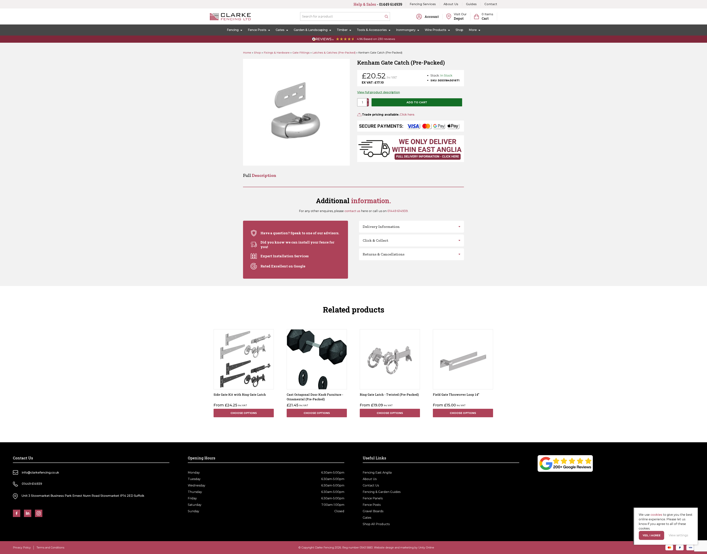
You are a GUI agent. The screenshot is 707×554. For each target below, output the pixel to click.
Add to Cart (417, 102)
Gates (280, 30)
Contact (490, 4)
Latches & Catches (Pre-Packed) (334, 52)
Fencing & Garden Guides (381, 492)
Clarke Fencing (230, 16)
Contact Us (371, 485)
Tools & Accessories (372, 30)
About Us (451, 4)
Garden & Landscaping (311, 30)
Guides (471, 4)
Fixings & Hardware (277, 52)
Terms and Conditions (50, 547)
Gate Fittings (301, 52)
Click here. (407, 114)
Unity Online (426, 547)
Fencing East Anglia (377, 472)
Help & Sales (378, 4)
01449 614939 (397, 211)
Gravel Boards (373, 511)
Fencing (233, 30)
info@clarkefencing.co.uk (40, 472)
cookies (656, 514)
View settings (678, 535)
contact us (352, 211)
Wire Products (435, 30)
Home (247, 52)
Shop (459, 30)
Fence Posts (257, 30)
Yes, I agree (651, 535)
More (473, 30)
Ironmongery (406, 30)
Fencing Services (423, 4)
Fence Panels (373, 498)
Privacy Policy (22, 547)
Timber (342, 30)
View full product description (378, 92)
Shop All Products (376, 524)
